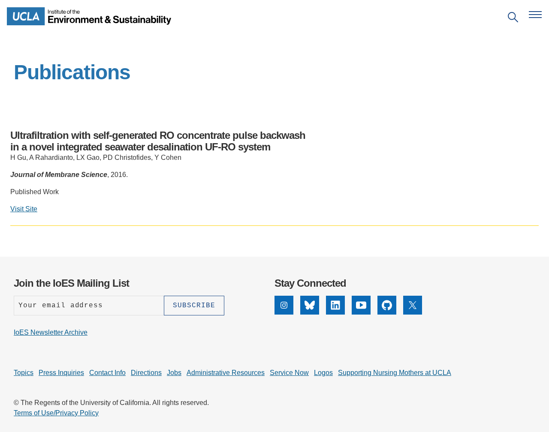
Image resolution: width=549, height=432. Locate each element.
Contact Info (107, 372)
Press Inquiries (61, 372)
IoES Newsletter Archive (50, 332)
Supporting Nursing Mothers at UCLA (394, 372)
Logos (323, 372)
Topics (23, 372)
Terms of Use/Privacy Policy (56, 413)
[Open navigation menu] (535, 14)
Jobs (174, 372)
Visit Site (23, 209)
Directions (146, 372)
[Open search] (513, 18)
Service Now (289, 372)
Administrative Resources (226, 372)
